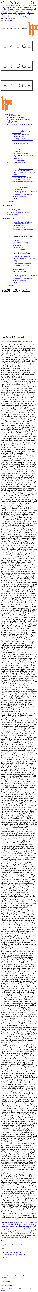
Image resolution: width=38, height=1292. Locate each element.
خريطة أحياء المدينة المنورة (10, 13)
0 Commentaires (27, 341)
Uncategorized (14, 341)
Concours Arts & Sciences (13, 1252)
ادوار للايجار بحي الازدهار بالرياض (11, 16)
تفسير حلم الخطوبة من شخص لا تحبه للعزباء (15, 5)
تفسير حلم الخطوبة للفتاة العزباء (26, 14)
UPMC (7, 1257)
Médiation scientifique (26, 169)
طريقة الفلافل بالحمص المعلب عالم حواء (17, 9)
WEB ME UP (4, 1290)
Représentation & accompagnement (21, 188)
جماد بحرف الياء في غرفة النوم (26, 7)
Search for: (4, 18)
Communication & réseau (27, 150)
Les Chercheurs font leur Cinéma (15, 1254)
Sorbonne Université (11, 1256)
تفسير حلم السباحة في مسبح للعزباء (25, 1222)
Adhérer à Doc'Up (6, 20)
